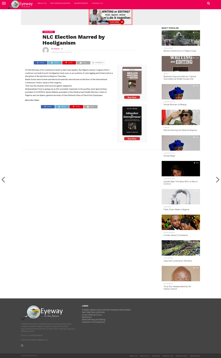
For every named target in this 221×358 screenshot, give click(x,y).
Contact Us (97, 3)
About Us (42, 3)
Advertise (156, 356)
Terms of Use (168, 356)
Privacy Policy (182, 356)
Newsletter (87, 317)
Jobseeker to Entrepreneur (93, 322)
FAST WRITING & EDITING (60, 3)
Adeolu (57, 49)
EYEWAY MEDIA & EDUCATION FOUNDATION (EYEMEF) (106, 310)
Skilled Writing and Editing (93, 319)
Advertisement (81, 3)
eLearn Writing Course (92, 315)
